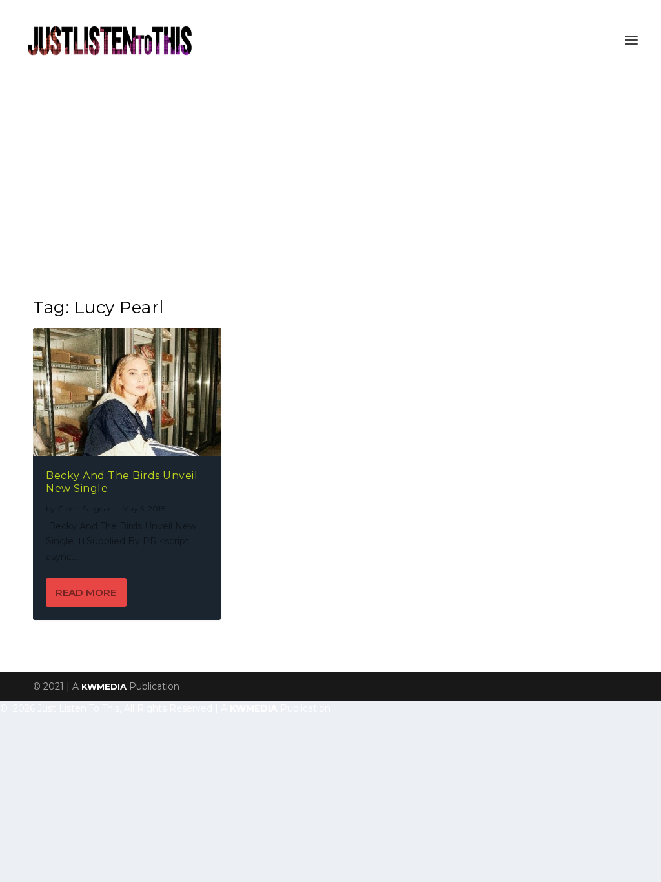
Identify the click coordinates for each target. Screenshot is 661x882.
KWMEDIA (104, 686)
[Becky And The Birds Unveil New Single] (127, 392)
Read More (86, 592)
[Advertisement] (330, 177)
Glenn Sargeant (86, 508)
